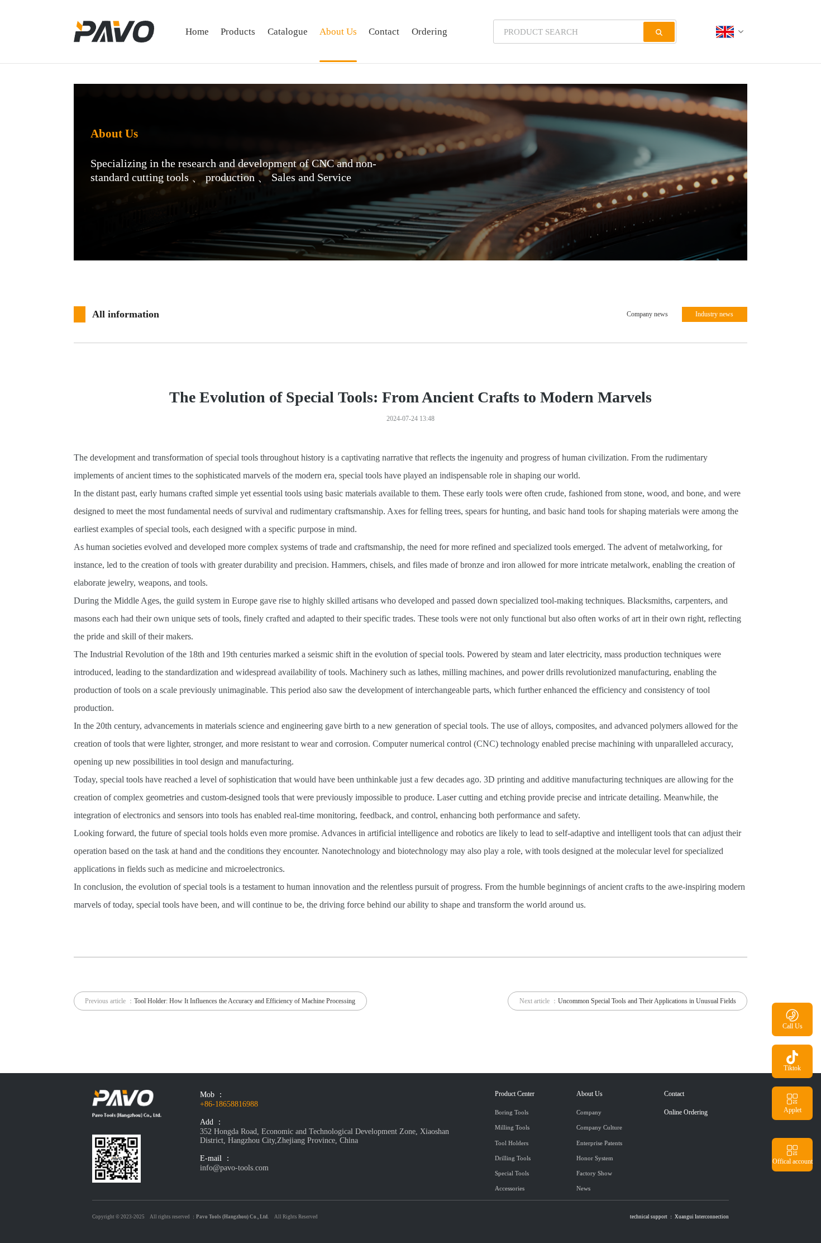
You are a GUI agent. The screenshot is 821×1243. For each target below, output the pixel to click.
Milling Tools (512, 1127)
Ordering (429, 31)
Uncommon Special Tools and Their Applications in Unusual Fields (647, 1001)
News (583, 1188)
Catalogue (288, 31)
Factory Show (594, 1173)
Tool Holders (511, 1143)
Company (589, 1112)
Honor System (594, 1158)
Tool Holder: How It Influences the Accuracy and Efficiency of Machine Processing (244, 1001)
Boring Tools (511, 1112)
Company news (647, 314)
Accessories (509, 1188)
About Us (338, 31)
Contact (384, 31)
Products (238, 31)
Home (197, 31)
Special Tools (512, 1173)
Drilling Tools (513, 1158)
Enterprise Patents (599, 1143)
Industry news (714, 314)
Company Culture (599, 1127)
